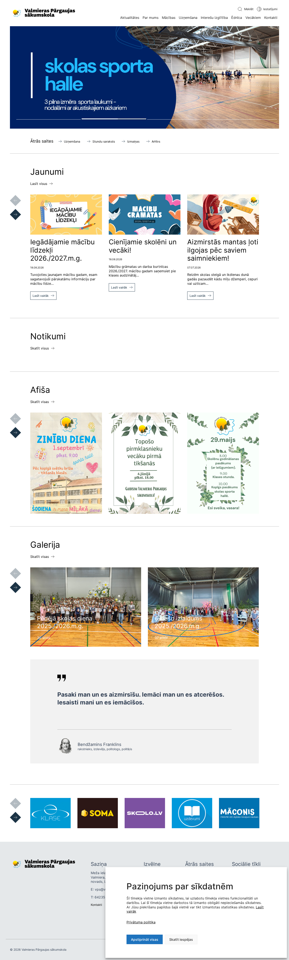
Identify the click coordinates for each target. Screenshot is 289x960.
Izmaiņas (133, 141)
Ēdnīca (236, 17)
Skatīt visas (39, 402)
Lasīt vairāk (41, 295)
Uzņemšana (188, 17)
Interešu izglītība (214, 17)
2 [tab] (114, 118)
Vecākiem (253, 17)
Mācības (168, 17)
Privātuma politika (141, 922)
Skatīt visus (39, 348)
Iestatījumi (270, 9)
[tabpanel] (144, 77)
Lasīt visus (38, 184)
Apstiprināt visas (144, 939)
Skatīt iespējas (181, 939)
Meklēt (248, 9)
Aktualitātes (129, 17)
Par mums (150, 17)
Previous (11, 196)
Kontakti (270, 17)
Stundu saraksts (103, 141)
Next (11, 210)
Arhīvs (156, 141)
